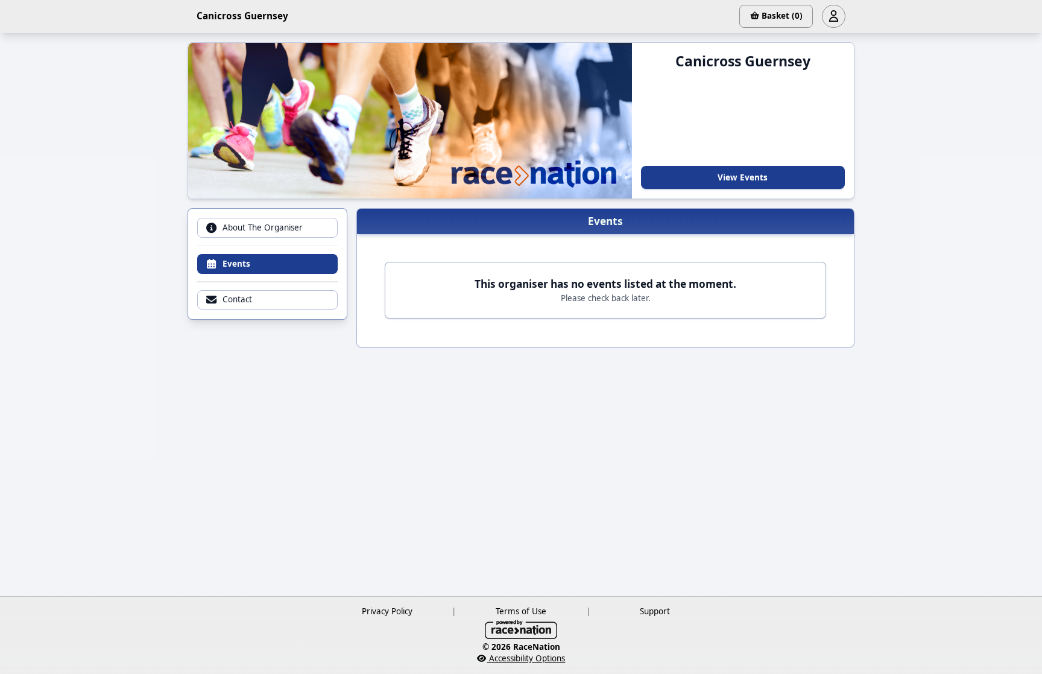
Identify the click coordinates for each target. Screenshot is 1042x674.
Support (655, 611)
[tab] (267, 228)
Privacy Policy (387, 611)
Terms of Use (521, 611)
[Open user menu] (833, 16)
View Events (743, 177)
